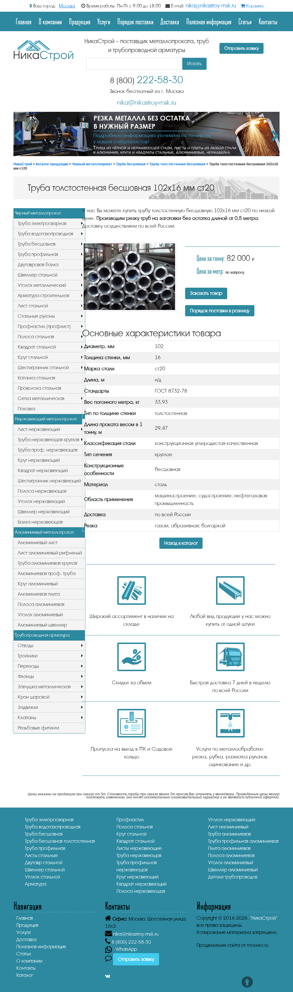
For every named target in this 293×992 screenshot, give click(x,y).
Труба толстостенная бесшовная (177, 164)
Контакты (268, 21)
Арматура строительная (43, 295)
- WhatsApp (124, 949)
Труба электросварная (42, 223)
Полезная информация (208, 21)
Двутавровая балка (38, 264)
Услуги (103, 21)
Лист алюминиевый (228, 827)
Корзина (254, 6)
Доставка (170, 21)
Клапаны (27, 717)
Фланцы (26, 676)
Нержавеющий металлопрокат (46, 419)
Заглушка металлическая (44, 686)
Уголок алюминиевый (40, 614)
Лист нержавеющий (39, 429)
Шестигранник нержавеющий (49, 481)
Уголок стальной (42, 877)
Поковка (26, 408)
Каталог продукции (52, 164)
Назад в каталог (181, 543)
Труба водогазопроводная (45, 233)
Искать (194, 63)
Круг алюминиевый (38, 584)
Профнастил (130, 819)
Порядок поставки (135, 21)
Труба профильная (38, 254)
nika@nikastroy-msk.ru (211, 6)
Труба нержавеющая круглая (48, 439)
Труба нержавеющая (138, 855)
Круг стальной (33, 357)
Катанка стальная (36, 378)
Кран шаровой (34, 697)
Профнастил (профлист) (44, 326)
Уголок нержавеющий (41, 501)
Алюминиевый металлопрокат (44, 532)
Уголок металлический (42, 285)
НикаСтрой (22, 164)
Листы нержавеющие (139, 848)
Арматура (35, 884)
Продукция (79, 21)
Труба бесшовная (131, 164)
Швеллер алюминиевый (233, 869)
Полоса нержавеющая (42, 491)
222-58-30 (146, 80)
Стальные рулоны (36, 316)
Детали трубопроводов (232, 877)
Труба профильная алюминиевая (243, 841)
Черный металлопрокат (92, 164)
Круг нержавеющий (39, 460)
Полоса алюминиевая (41, 604)
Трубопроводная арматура (42, 635)
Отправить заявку (241, 48)
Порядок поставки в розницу (220, 310)
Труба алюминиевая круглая (47, 563)
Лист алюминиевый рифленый (50, 553)
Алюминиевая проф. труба (47, 573)
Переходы (28, 666)
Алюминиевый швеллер (42, 625)
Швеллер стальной (38, 275)
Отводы (25, 645)
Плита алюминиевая (229, 848)
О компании (50, 21)
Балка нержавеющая (40, 522)
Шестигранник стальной (43, 367)
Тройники (27, 656)
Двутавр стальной (43, 862)
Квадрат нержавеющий (43, 470)
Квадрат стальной (37, 347)
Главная (23, 21)
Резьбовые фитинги (38, 728)
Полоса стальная (36, 336)
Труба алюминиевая (229, 834)
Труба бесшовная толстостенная (60, 841)
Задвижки (28, 707)
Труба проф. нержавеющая (48, 450)
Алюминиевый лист (38, 542)
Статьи (245, 21)
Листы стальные (41, 855)
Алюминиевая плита (39, 594)
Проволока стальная (39, 388)
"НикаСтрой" (263, 918)
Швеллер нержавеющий (44, 511)
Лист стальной (33, 306)
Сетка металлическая (41, 398)
